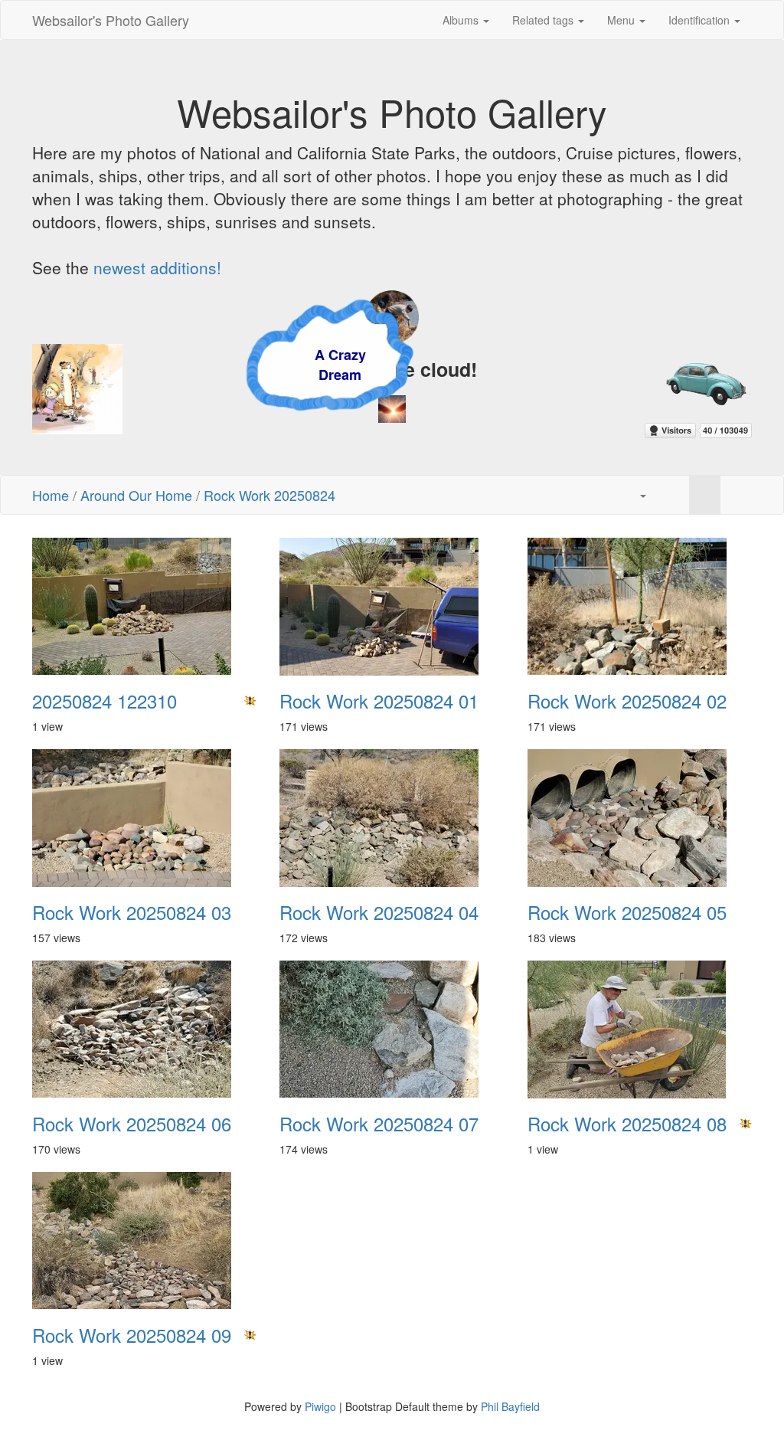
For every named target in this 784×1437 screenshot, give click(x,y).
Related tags (544, 20)
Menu (622, 20)
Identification (700, 20)
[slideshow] (673, 495)
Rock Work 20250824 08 (627, 1124)
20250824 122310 (104, 701)
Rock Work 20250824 (269, 495)
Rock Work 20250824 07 (379, 1124)
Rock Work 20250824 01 (379, 701)
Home (50, 495)
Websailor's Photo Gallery (110, 20)
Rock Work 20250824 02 (627, 701)
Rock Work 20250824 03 (131, 912)
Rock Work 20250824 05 (627, 912)
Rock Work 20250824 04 (379, 912)
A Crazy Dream (269, 365)
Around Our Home (136, 495)
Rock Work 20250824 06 (131, 1124)
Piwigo (320, 1406)
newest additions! (157, 267)
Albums (462, 20)
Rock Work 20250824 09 (131, 1335)
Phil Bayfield (510, 1406)
